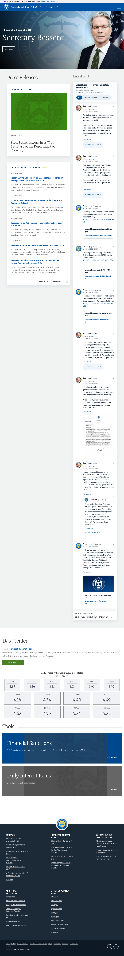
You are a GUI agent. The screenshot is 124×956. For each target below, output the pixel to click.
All (79, 97)
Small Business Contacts (15, 901)
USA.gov (54, 897)
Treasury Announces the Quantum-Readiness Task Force (37, 245)
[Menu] (119, 7)
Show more (87, 140)
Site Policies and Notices (38, 944)
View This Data (13, 662)
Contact (8, 946)
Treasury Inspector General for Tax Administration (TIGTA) (61, 849)
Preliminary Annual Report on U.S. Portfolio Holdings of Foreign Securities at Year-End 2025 (37, 179)
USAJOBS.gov (56, 901)
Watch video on (92, 146)
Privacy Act (10, 897)
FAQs (50, 944)
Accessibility (74, 944)
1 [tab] (121, 39)
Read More (9, 49)
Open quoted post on (93, 532)
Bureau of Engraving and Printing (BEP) (15, 846)
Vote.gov (54, 932)
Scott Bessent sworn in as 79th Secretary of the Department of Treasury (33, 146)
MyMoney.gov (56, 909)
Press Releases (22, 78)
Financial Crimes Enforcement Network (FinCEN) (15, 860)
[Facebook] (116, 946)
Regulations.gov (57, 920)
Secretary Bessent (33, 37)
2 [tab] (121, 42)
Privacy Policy (11, 944)
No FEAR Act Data (13, 921)
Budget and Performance (16, 905)
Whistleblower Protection (16, 925)
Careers (65, 944)
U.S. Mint (9, 879)
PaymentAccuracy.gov (59, 924)
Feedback (57, 944)
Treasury (105, 97)
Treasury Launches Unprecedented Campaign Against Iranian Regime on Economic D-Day (36, 261)
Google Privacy (22, 944)
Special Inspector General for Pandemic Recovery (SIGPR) (60, 865)
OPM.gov (54, 905)
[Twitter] (109, 946)
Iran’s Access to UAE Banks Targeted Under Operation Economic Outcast (36, 201)
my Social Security (58, 928)
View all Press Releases (50, 281)
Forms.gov (55, 916)
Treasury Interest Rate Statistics (17, 649)
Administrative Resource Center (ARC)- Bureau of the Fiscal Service (106, 843)
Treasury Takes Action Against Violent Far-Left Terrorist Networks (37, 224)
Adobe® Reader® (25, 949)
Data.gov (54, 912)
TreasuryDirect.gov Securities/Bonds (13, 910)
